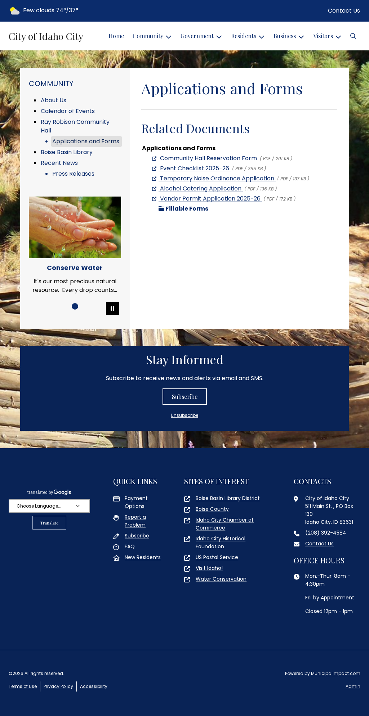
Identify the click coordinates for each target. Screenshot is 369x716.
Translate (49, 523)
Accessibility (93, 686)
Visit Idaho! (209, 568)
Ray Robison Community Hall (75, 126)
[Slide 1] (75, 306)
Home (116, 36)
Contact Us (344, 10)
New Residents (143, 557)
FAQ (130, 546)
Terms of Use (23, 686)
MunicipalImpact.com (335, 673)
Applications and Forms (85, 141)
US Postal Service (217, 557)
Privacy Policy (58, 686)
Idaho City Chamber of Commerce (225, 523)
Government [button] (197, 36)
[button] (353, 36)
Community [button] (148, 36)
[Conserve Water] (75, 227)
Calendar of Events (68, 111)
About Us (53, 100)
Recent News (59, 163)
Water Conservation (221, 578)
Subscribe (184, 396)
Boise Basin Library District (228, 498)
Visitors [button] (323, 36)
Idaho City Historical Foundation (220, 542)
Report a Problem (135, 520)
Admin (353, 686)
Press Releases (73, 174)
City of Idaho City (46, 36)
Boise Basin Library (67, 152)
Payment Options (136, 502)
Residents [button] (243, 36)
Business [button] (285, 36)
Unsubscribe (184, 415)
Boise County (212, 509)
